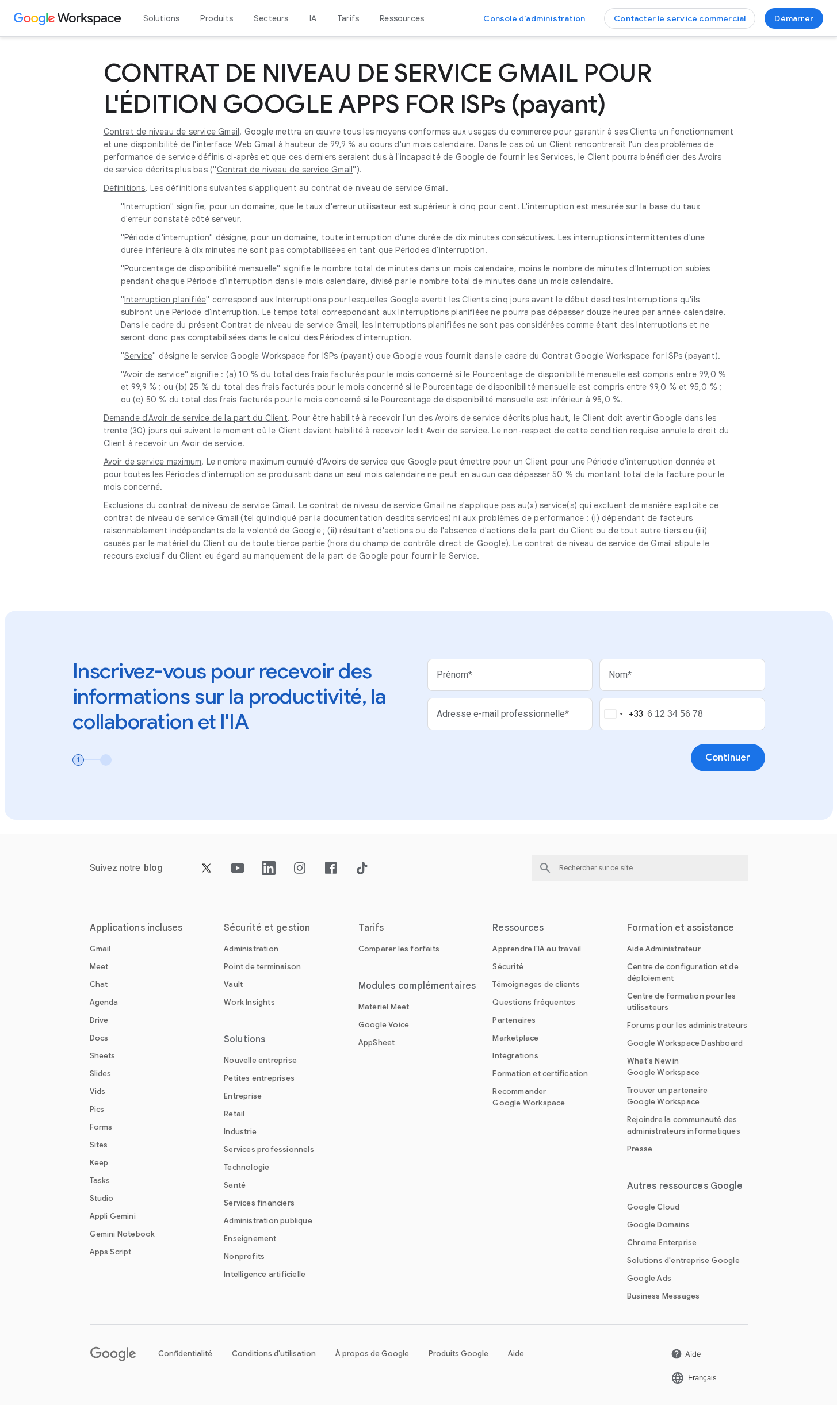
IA (312, 18)
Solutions (161, 18)
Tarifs (348, 18)
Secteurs (271, 18)
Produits (216, 18)
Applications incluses (136, 928)
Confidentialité (185, 1353)
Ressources (402, 18)
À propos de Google (372, 1353)
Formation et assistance (680, 928)
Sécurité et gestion (267, 928)
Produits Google (458, 1353)
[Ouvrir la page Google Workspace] (69, 18)
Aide (516, 1353)
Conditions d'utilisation (274, 1353)
